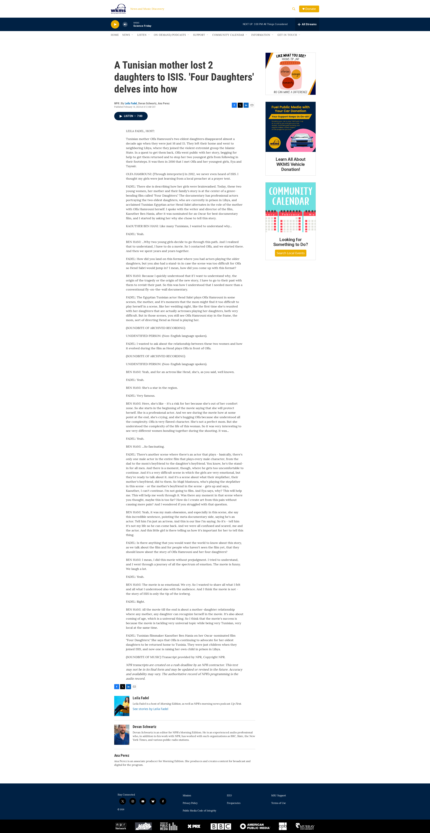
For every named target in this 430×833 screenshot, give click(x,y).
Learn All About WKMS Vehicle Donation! (291, 164)
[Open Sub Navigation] (132, 35)
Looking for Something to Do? (290, 242)
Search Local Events (291, 253)
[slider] (130, 24)
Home (115, 34)
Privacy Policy (190, 803)
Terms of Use (278, 803)
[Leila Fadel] (121, 706)
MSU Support (278, 795)
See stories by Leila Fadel (150, 709)
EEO (229, 795)
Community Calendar (228, 34)
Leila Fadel (131, 103)
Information (260, 34)
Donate (310, 9)
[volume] (125, 24)
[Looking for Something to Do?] (291, 207)
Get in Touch (287, 34)
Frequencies (233, 803)
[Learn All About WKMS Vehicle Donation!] (291, 127)
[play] (115, 24)
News (126, 34)
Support (199, 34)
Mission (187, 795)
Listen (142, 34)
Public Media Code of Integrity (199, 810)
